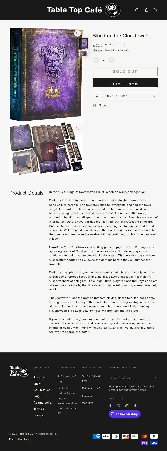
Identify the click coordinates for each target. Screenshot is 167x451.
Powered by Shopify (20, 439)
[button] (137, 10)
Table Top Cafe (26, 434)
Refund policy (43, 402)
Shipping (97, 50)
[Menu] (11, 10)
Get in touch (42, 390)
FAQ (37, 396)
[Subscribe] (156, 378)
